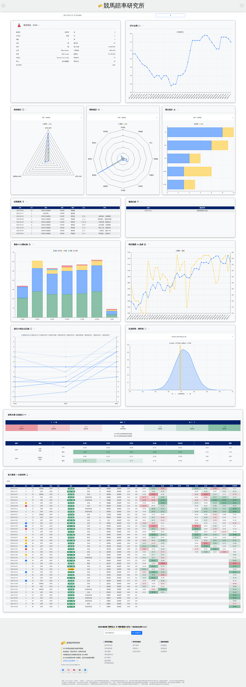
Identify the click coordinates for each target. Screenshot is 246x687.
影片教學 (108, 657)
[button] (39, 25)
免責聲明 (164, 651)
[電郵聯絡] (79, 670)
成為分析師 (136, 651)
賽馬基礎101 (109, 654)
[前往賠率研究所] (3, 5)
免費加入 (136, 648)
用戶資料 (136, 645)
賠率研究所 (108, 645)
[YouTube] (74, 670)
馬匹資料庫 (108, 648)
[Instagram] (68, 670)
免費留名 (138, 633)
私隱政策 (164, 648)
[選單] (242, 5)
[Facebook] (63, 670)
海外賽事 (108, 651)
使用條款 (164, 645)
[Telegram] (85, 670)
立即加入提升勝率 (69, 661)
